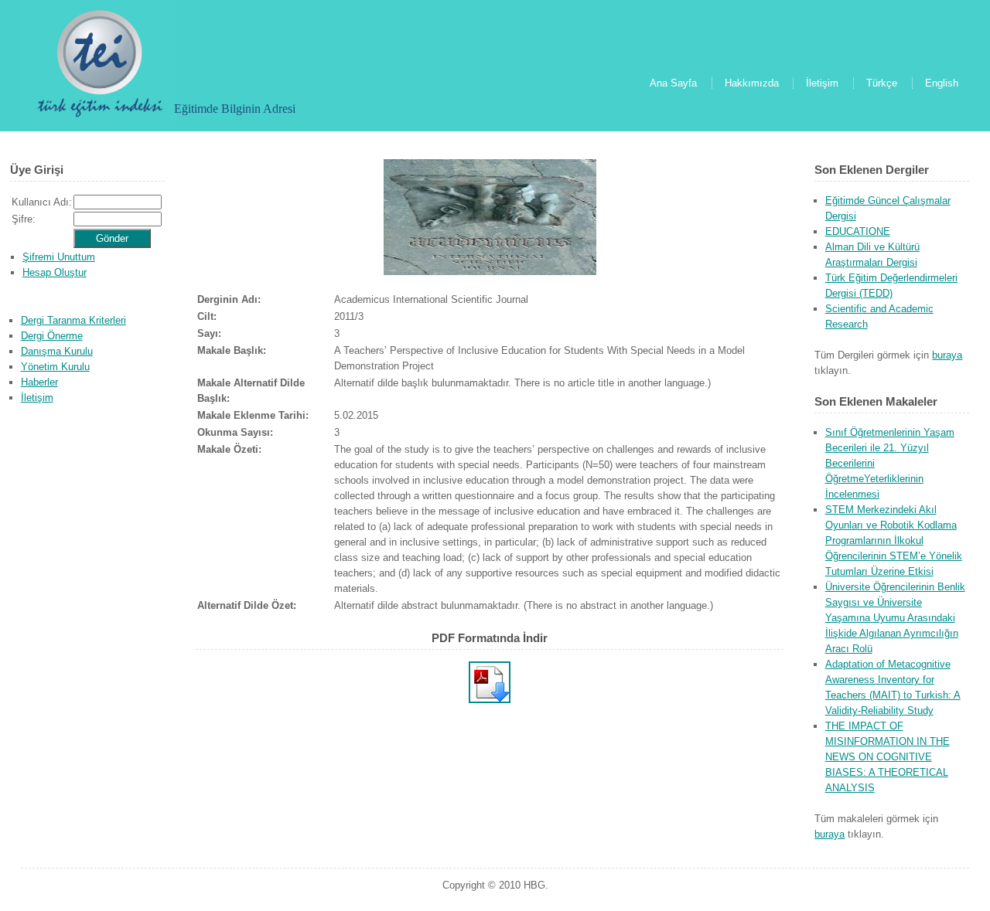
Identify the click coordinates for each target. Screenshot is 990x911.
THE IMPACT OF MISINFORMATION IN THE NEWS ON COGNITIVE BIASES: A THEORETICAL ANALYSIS (887, 757)
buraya (947, 355)
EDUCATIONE (857, 231)
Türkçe (881, 83)
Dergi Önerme (52, 336)
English (941, 83)
